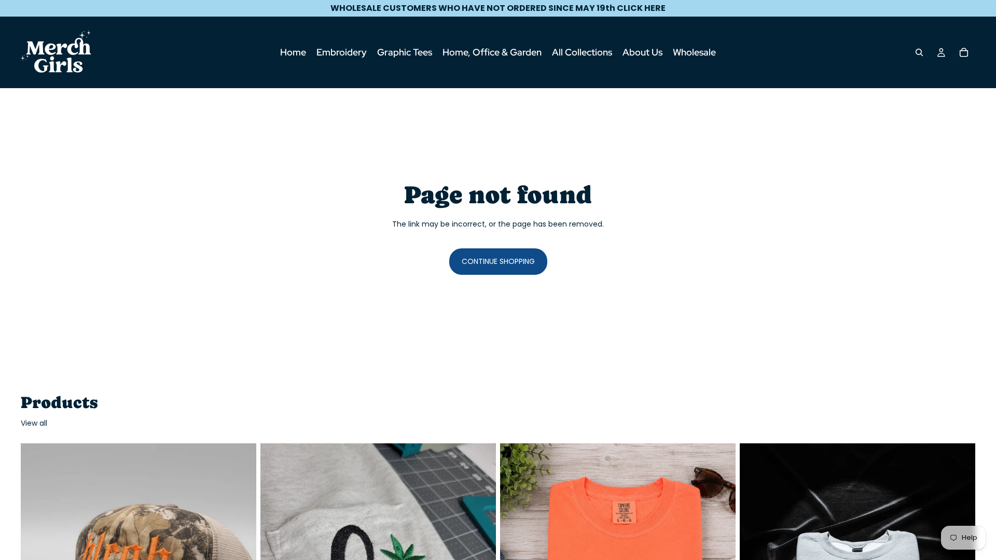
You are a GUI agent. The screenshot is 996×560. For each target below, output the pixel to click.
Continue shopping (498, 261)
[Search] (919, 52)
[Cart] (963, 52)
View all (34, 423)
